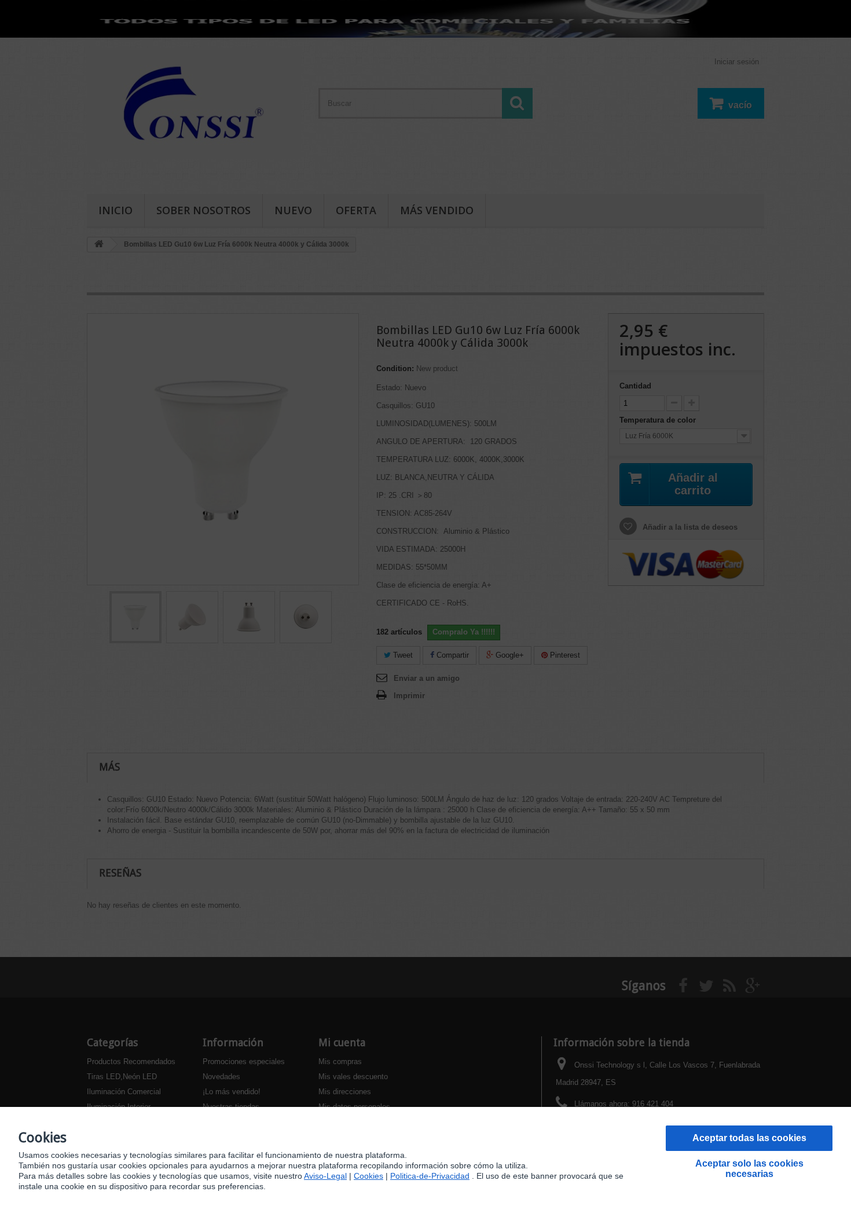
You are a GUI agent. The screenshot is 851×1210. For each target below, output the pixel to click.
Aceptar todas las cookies (749, 1138)
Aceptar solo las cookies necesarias (749, 1168)
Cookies (368, 1175)
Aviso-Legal (325, 1175)
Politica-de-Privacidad (429, 1175)
